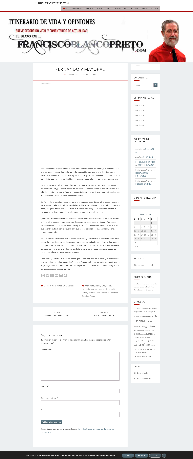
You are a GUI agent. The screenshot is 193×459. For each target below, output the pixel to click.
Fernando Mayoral (89, 289)
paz (135, 341)
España (139, 321)
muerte (92, 292)
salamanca (149, 349)
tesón (92, 296)
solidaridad (142, 353)
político (137, 345)
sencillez (85, 296)
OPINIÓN (99, 8)
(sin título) (139, 105)
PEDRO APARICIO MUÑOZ (145, 162)
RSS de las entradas (141, 373)
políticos (145, 345)
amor (140, 308)
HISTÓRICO (154, 8)
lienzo (84, 292)
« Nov (136, 246)
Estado (148, 321)
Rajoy (135, 349)
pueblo (153, 345)
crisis (140, 316)
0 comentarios (89, 74)
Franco (143, 326)
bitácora (145, 309)
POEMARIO (117, 8)
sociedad (136, 353)
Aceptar (128, 455)
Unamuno (139, 356)
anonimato (89, 285)
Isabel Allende (145, 287)
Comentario (46, 349)
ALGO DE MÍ (89, 8)
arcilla (97, 285)
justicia (150, 333)
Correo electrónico (49, 398)
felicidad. (137, 326)
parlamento (153, 338)
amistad (136, 309)
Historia (137, 330)
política (151, 341)
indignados (143, 334)
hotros (148, 330)
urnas (145, 356)
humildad (103, 289)
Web (42, 409)
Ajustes (155, 455)
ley (154, 334)
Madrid (142, 338)
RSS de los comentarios (142, 379)
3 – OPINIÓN (148, 157)
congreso (137, 311)
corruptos (136, 316)
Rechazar (141, 455)
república (139, 349)
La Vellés (111, 289)
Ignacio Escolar (148, 290)
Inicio (67, 8)
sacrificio (105, 292)
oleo (98, 292)
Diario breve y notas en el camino (59, 285)
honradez (143, 330)
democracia (146, 316)
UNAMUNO (144, 8)
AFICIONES (134, 8)
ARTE (126, 8)
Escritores (137, 284)
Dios (154, 315)
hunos (152, 330)
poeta (137, 341)
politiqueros (144, 341)
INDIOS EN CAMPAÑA (143, 184)
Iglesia (137, 333)
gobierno (150, 326)
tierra (147, 353)
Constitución (144, 312)
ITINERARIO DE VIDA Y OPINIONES (52, 2)
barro (108, 285)
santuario (114, 292)
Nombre (45, 386)
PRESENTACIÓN (77, 8)
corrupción (151, 312)
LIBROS (108, 8)
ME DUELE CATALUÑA (146, 165)
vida (149, 356)
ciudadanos (152, 309)
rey (143, 349)
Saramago (146, 284)
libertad (137, 337)
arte (103, 285)
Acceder (137, 66)
